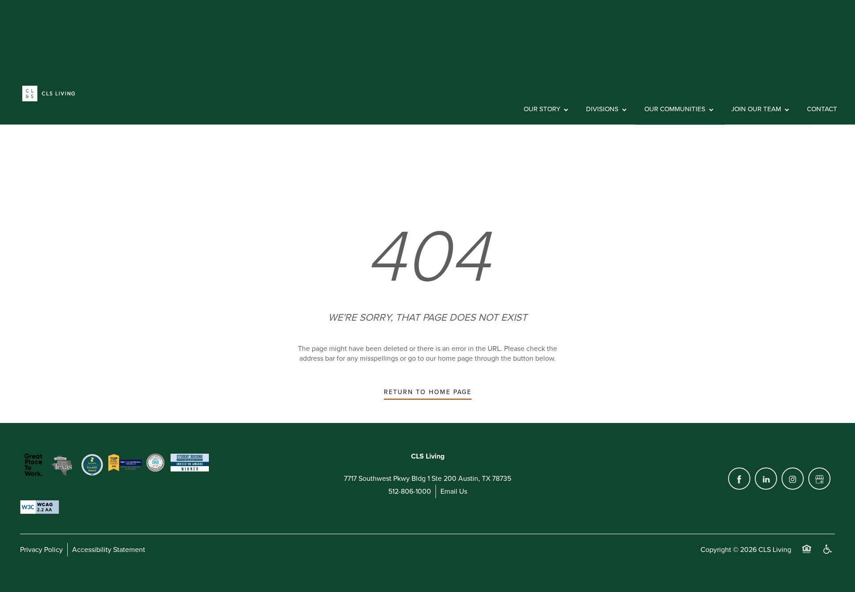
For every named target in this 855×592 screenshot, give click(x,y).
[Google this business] (819, 478)
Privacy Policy (41, 549)
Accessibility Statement (108, 549)
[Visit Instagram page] (793, 478)
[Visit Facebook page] (739, 478)
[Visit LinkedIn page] (766, 478)
